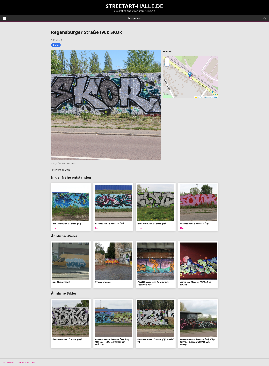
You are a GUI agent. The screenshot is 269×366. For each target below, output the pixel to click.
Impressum (8, 362)
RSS (33, 362)
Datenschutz (23, 362)
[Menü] (4, 18)
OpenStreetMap (211, 97)
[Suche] (264, 18)
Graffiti (56, 45)
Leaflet (199, 97)
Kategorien (134, 18)
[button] (190, 74)
